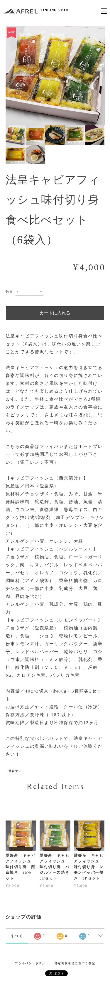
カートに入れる (55, 313)
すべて (17, 936)
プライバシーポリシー (32, 963)
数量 (9, 292)
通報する (15, 771)
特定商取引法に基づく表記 (75, 963)
